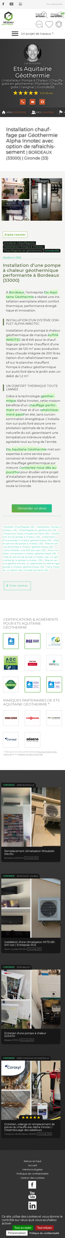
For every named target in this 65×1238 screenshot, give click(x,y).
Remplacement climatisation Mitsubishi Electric (30, 815)
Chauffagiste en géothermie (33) (38, 530)
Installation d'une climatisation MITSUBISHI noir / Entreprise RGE (31, 906)
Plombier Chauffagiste (19, 243)
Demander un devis (32, 508)
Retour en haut (32, 1161)
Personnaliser (17, 1233)
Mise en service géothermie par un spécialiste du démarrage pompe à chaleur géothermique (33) (31, 563)
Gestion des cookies (32, 1177)
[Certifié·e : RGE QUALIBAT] (10, 641)
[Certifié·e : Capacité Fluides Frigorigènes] (54, 641)
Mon (16, 112)
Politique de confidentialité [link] (44, 1233)
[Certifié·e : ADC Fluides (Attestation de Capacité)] (10, 662)
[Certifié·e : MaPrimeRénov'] (54, 662)
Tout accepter (22, 1227)
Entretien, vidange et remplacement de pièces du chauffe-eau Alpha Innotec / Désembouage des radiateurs (31, 1093)
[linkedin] (20, 4)
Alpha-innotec (15, 234)
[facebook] (3, 4)
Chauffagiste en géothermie (23, 250)
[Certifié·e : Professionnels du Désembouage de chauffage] (10, 684)
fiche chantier (18, 585)
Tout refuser (44, 1227)
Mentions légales (32, 1169)
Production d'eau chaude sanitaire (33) (26, 533)
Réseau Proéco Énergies (30, 754)
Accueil (32, 1165)
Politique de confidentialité (33, 1173)
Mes (45, 112)
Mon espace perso (54, 4)
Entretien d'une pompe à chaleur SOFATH (30, 997)
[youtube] (11, 4)
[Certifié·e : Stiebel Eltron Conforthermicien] (32, 662)
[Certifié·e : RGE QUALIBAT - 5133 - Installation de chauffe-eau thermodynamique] (32, 684)
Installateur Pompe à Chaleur (24, 246)
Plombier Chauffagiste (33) (19, 527)
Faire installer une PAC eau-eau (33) (25, 550)
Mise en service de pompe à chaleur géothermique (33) (31, 545)
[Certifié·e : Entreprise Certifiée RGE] (32, 641)
